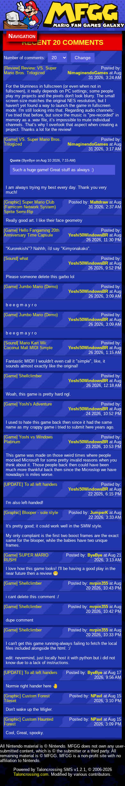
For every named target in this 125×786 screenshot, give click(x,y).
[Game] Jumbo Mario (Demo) (31, 286)
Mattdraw (99, 202)
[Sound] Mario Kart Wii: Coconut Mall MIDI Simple (28, 345)
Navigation (21, 36)
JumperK (99, 512)
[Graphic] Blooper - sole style (31, 512)
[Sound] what (16, 258)
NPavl (96, 696)
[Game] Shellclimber (23, 375)
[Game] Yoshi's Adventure (28, 404)
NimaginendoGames (88, 72)
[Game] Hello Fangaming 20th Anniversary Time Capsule (31, 232)
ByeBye (95, 555)
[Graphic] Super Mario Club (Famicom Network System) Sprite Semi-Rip (30, 207)
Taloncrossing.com (30, 774)
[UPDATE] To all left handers (30, 484)
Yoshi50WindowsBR (88, 235)
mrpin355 (98, 583)
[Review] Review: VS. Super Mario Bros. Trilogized (30, 70)
